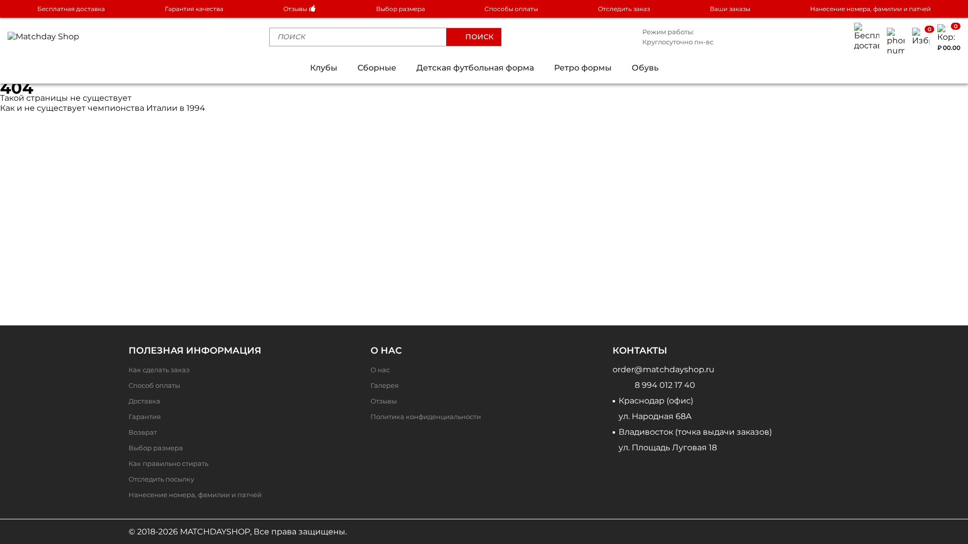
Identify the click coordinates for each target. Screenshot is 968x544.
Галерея (385, 385)
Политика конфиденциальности (426, 417)
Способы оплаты (511, 9)
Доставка (144, 401)
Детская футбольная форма (475, 68)
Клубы (323, 68)
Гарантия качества (194, 9)
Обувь (645, 68)
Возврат (143, 432)
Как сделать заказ (159, 370)
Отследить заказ (624, 9)
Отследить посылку (161, 479)
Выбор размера (400, 9)
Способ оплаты (154, 385)
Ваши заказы (730, 9)
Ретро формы (583, 68)
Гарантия (145, 417)
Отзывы (296, 9)
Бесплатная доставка (71, 9)
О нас (380, 370)
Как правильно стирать (168, 463)
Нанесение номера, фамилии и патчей (870, 9)
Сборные (376, 68)
